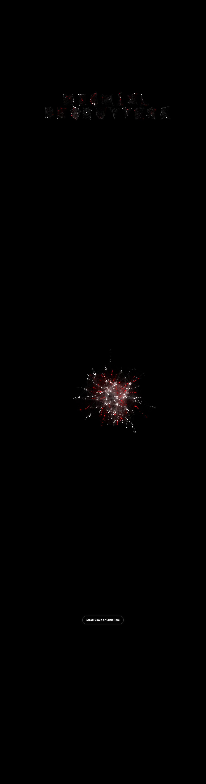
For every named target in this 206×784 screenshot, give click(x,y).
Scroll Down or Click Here (103, 620)
